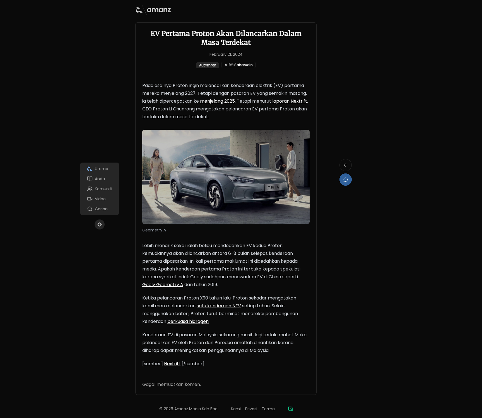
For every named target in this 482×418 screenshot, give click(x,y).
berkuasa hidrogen (188, 321)
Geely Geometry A (162, 284)
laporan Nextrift (289, 101)
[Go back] (345, 165)
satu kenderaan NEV (219, 306)
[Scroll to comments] (345, 179)
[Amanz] (290, 409)
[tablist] (99, 189)
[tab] (99, 169)
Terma (268, 409)
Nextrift (172, 364)
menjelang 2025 (217, 101)
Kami (236, 409)
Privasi (251, 409)
